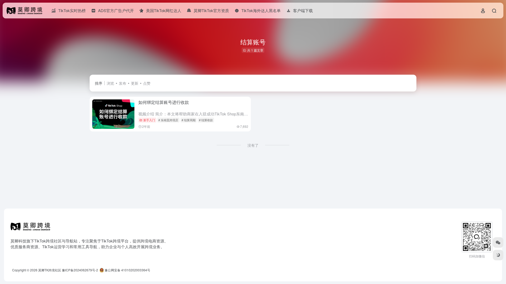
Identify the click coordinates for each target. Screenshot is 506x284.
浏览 (110, 83)
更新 (134, 83)
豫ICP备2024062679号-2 (80, 270)
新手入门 (149, 120)
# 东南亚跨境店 (168, 120)
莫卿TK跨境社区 (49, 270)
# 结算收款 (206, 120)
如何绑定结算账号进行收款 (163, 102)
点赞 (146, 83)
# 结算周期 (189, 120)
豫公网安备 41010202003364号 (127, 270)
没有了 (253, 145)
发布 (122, 83)
